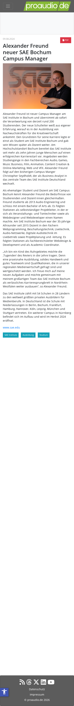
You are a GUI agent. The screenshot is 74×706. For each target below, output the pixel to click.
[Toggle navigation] (8, 6)
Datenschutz (37, 689)
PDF (66, 40)
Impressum (37, 694)
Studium (43, 334)
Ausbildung (28, 334)
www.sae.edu (11, 327)
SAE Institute (11, 334)
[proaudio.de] (47, 6)
